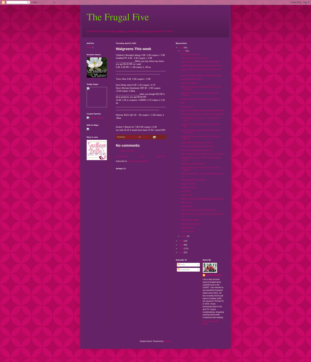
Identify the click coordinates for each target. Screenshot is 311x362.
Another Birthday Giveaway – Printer (197, 142)
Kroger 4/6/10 (187, 202)
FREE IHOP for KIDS (190, 220)
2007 (181, 248)
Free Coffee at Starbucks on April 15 (196, 150)
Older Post (160, 156)
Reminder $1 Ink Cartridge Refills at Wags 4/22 (201, 65)
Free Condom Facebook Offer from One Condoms (202, 154)
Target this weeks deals (191, 79)
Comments (184, 270)
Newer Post (122, 156)
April (183, 51)
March (184, 236)
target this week (187, 228)
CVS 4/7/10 (186, 191)
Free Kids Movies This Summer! (194, 58)
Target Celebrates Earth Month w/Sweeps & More (202, 199)
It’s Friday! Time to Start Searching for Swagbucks (202, 114)
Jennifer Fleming (213, 275)
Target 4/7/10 (186, 195)
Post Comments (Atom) (138, 161)
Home (141, 156)
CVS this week (187, 231)
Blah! (183, 103)
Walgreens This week (190, 224)
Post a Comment (127, 151)
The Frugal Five (118, 16)
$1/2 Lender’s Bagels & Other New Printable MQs (202, 110)
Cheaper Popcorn (188, 184)
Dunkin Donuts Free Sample (193, 180)
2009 (181, 241)
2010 (181, 48)
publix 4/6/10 (186, 206)
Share (89, 47)
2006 (181, 252)
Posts (182, 264)
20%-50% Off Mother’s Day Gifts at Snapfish (200, 62)
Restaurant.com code (190, 54)
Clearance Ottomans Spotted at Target (197, 146)
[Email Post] (154, 137)
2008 (181, 245)
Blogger (167, 341)
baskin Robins (187, 107)
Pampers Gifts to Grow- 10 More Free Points (200, 99)
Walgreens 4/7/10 (188, 187)
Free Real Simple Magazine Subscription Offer (201, 75)
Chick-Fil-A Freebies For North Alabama (198, 210)
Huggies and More (189, 83)
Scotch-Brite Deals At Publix (193, 164)
